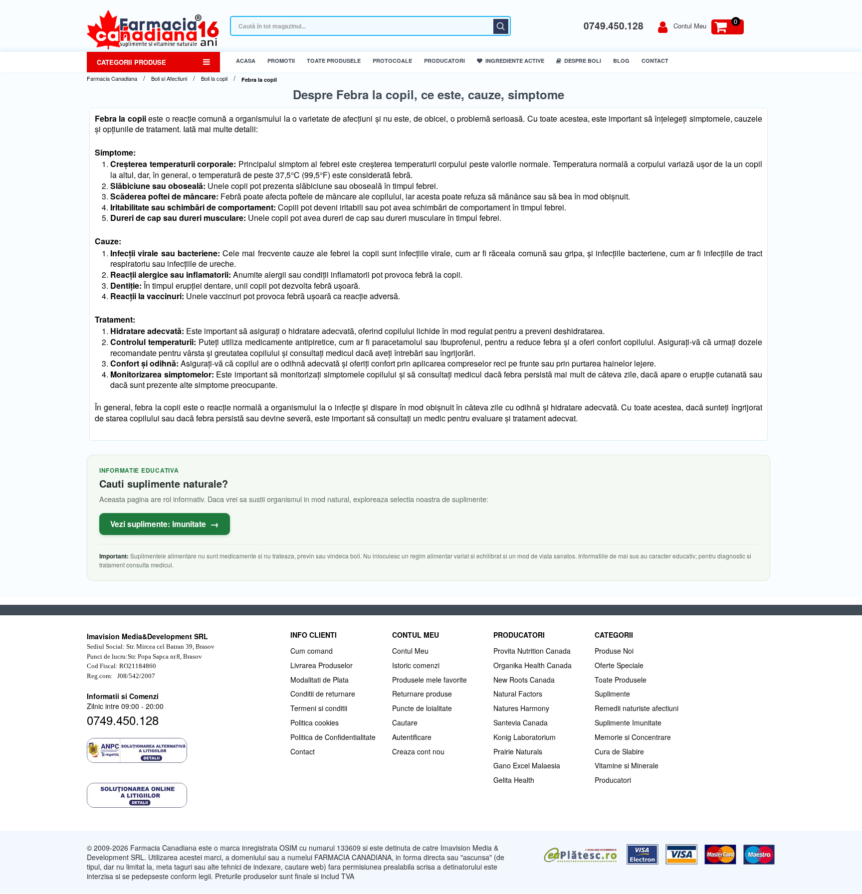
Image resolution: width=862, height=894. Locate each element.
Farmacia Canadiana (112, 78)
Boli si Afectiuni (169, 78)
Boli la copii (214, 78)
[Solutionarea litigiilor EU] (183, 795)
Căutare (500, 26)
